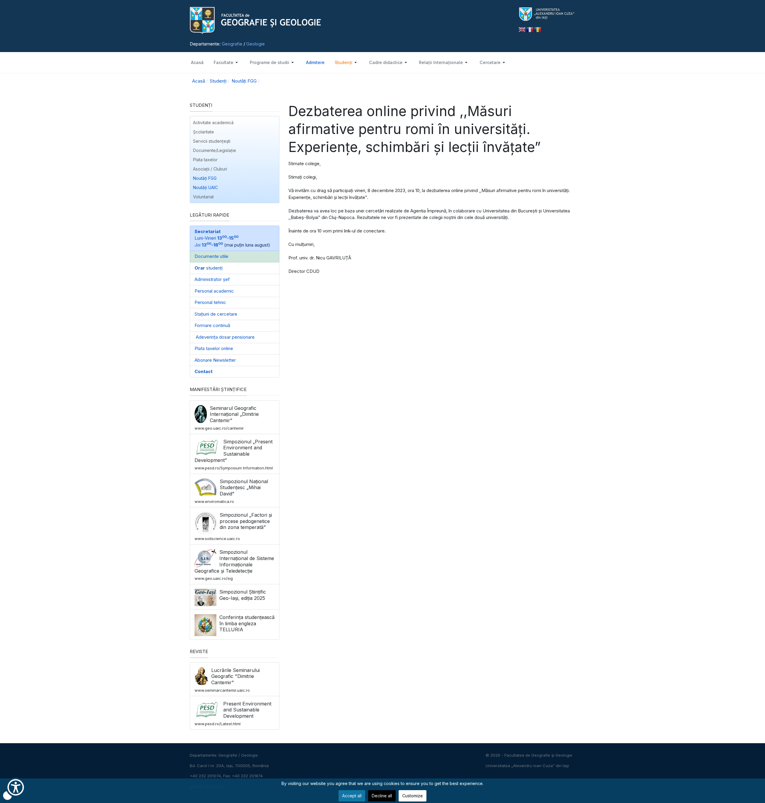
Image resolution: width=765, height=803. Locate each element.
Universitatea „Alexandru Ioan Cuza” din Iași (527, 765)
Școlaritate (203, 131)
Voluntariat (203, 196)
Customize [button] (412, 795)
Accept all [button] (352, 795)
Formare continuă (212, 325)
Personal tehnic (210, 302)
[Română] (538, 29)
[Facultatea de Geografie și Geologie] (350, 20)
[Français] (530, 29)
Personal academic (214, 291)
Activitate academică (213, 122)
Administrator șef (212, 279)
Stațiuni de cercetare (216, 314)
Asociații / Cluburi (210, 168)
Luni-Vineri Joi (216, 238)
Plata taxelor (205, 159)
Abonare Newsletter (215, 360)
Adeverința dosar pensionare (225, 337)
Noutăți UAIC (205, 187)
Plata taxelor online (214, 348)
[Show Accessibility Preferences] (15, 787)
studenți (209, 268)
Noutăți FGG (205, 178)
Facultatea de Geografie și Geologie (538, 755)
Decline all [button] (382, 795)
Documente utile (211, 256)
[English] (522, 29)
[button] (226, 62)
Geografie (232, 44)
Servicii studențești (211, 141)
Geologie (255, 44)
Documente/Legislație (214, 150)
